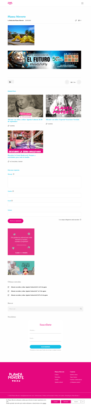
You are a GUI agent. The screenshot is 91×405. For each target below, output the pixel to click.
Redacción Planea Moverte (16, 20)
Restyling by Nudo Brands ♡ (72, 395)
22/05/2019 (28, 20)
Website (10, 210)
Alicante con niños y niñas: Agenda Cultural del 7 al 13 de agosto (28, 291)
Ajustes (76, 401)
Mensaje (10, 174)
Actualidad (13, 161)
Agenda (12, 125)
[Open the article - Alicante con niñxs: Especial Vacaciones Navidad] (63, 106)
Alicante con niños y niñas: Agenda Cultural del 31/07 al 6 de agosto (29, 295)
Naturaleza (57, 377)
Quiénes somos (73, 374)
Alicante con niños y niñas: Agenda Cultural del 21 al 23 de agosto (29, 287)
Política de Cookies (59, 395)
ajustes (44, 403)
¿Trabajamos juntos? (75, 382)
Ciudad (20, 161)
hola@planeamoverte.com (27, 395)
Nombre (10, 191)
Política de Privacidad (48, 395)
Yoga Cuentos (73, 377)
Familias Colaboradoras (76, 379)
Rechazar (66, 401)
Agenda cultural (59, 382)
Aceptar (56, 401)
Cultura (56, 374)
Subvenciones (38, 395)
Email (9, 200)
